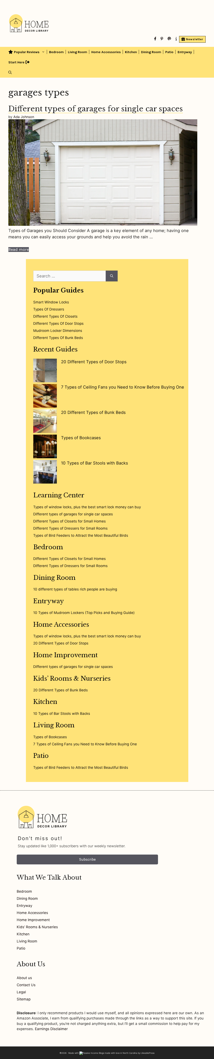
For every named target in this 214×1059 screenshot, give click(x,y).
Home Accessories (106, 52)
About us (24, 978)
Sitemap (24, 999)
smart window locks (51, 302)
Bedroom (56, 52)
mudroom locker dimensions (57, 331)
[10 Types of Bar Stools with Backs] (45, 472)
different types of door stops (58, 323)
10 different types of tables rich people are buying (75, 589)
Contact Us (26, 985)
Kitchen (131, 52)
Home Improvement (65, 655)
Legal (21, 992)
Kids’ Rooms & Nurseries (72, 678)
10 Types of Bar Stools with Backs (94, 463)
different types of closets (55, 316)
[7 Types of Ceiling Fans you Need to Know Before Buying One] (45, 396)
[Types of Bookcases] (45, 447)
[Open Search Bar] (10, 72)
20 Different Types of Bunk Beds (93, 412)
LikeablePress (147, 1053)
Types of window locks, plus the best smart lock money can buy (87, 507)
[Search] (112, 276)
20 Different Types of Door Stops (93, 361)
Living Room (77, 52)
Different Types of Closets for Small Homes (69, 521)
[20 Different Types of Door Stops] (45, 371)
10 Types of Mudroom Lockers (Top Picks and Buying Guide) (84, 613)
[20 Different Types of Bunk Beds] (45, 422)
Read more (18, 249)
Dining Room (151, 52)
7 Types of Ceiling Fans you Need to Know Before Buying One (122, 387)
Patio (169, 52)
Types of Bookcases (81, 437)
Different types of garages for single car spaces (95, 108)
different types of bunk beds (58, 338)
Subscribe (87, 859)
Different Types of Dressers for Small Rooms (70, 528)
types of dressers (48, 309)
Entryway (185, 52)
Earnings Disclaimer (51, 1029)
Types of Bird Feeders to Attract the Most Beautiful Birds (80, 535)
